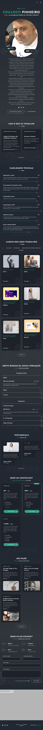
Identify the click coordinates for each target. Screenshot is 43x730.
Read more (5, 578)
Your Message (6, 669)
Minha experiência (32, 111)
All (3, 247)
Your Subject (6, 662)
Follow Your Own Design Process (31, 569)
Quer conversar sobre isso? (9, 149)
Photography (17, 247)
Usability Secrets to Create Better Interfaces (11, 599)
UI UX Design (8, 247)
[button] (19, 157)
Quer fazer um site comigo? (30, 147)
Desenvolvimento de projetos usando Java (31, 247)
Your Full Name (7, 656)
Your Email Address (28, 656)
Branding (21, 250)
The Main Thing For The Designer (10, 569)
